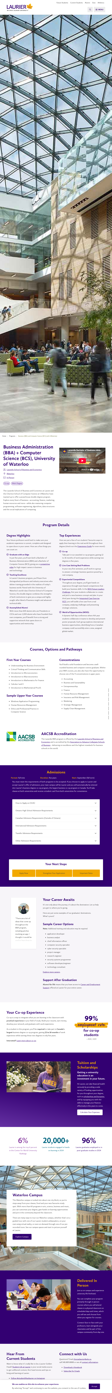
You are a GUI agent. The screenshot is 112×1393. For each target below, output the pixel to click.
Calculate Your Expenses (90, 1112)
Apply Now (23, 873)
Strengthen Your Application (54, 873)
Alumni (87, 3)
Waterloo (10, 473)
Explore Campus (22, 1237)
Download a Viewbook (73, 1367)
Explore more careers (51, 972)
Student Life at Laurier (21, 1367)
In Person (10, 477)
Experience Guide (85, 546)
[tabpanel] (23, 919)
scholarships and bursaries (93, 1096)
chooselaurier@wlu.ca (82, 1359)
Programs (12, 436)
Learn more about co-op (26, 1040)
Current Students (76, 3)
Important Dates (86, 873)
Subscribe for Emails (72, 1371)
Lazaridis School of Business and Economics (24, 469)
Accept (94, 1386)
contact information (90, 1362)
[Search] (90, 9)
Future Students (62, 3)
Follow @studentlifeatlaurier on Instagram (28, 1378)
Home (4, 436)
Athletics (101, 3)
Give (93, 3)
